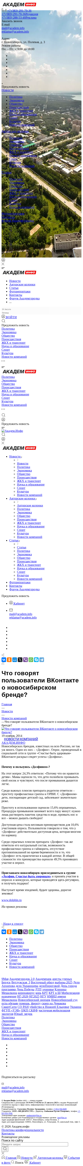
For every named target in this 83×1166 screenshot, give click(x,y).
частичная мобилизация (54, 1010)
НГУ (43, 996)
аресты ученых (62, 979)
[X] (20, 659)
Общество (16, 103)
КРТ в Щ (55, 993)
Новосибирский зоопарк (34, 1000)
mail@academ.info (13, 28)
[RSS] (3, 663)
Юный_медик (23, 1013)
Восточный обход (42, 982)
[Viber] (10, 237)
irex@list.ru (62, 1117)
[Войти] (3, 260)
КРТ (45, 993)
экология (7, 1013)
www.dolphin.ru (12, 900)
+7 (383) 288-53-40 (19, 17)
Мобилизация (70, 993)
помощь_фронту (30, 1003)
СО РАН (23, 1007)
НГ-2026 (22, 996)
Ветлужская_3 (20, 982)
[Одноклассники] (10, 234)
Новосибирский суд (64, 1000)
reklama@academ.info (15, 31)
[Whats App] (10, 245)
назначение (9, 996)
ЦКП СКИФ (29, 1010)
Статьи (7, 172)
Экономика (16, 100)
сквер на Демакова (54, 1003)
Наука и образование (23, 114)
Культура (15, 121)
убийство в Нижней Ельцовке (49, 1007)
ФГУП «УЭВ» (11, 1010)
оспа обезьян (10, 1003)
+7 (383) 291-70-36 (19, 10)
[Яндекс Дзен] (10, 248)
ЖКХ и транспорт (21, 110)
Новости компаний (22, 124)
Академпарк (43, 979)
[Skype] (36, 659)
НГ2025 (34, 996)
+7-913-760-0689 (60, 1109)
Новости (8, 90)
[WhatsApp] (31, 659)
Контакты (8, 217)
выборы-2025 (63, 982)
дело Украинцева (27, 986)
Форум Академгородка (18, 220)
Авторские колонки (15, 131)
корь (38, 993)
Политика (15, 96)
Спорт (13, 117)
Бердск (6, 982)
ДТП (38, 989)
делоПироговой (49, 986)
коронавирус (26, 993)
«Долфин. (9, 876)
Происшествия (19, 107)
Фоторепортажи (13, 213)
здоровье (48, 989)
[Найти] (5, 1149)
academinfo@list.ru (34, 1115)
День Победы (25, 989)
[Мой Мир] (14, 659)
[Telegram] (10, 230)
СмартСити (9, 1007)
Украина (75, 1007)
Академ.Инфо (13, 742)
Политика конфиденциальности (23, 1130)
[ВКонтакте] (10, 227)
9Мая (5, 979)
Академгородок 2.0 (22, 979)
